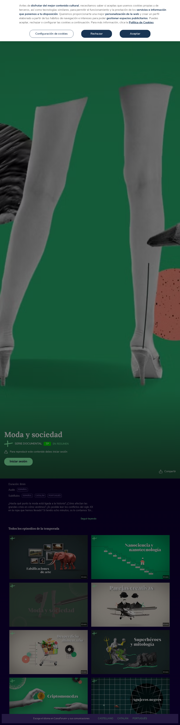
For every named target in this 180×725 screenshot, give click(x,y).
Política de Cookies (141, 22)
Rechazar (97, 34)
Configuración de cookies (51, 34)
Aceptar (135, 34)
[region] (90, 20)
